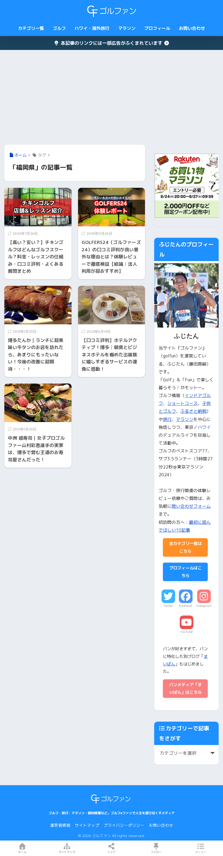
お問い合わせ (192, 28)
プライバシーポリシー (124, 825)
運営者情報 (60, 825)
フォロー (156, 852)
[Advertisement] (111, 97)
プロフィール (157, 28)
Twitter (168, 606)
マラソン (126, 28)
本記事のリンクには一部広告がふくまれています (111, 43)
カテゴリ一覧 (31, 28)
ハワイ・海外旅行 (92, 28)
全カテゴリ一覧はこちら (185, 547)
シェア (111, 852)
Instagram (204, 606)
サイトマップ (87, 825)
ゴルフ (59, 28)
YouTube (186, 632)
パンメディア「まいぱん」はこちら (185, 688)
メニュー (200, 852)
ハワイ (204, 427)
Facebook (185, 606)
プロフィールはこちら (185, 571)
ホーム (22, 852)
